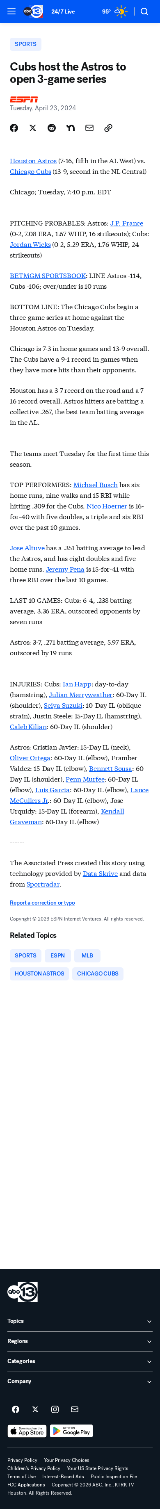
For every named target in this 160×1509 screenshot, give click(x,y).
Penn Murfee (85, 778)
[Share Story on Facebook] (14, 128)
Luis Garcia (52, 789)
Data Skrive (100, 873)
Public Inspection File (114, 1476)
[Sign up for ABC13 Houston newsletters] (74, 1410)
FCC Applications (26, 1484)
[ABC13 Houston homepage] (33, 11)
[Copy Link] (108, 128)
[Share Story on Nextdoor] (71, 128)
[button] (11, 11)
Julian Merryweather (80, 694)
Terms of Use (21, 1476)
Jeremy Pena (65, 568)
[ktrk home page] (22, 1292)
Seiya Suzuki (63, 704)
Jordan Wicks (30, 243)
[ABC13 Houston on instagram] (55, 1410)
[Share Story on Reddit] (52, 128)
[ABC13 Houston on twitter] (35, 1410)
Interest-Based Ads (63, 1476)
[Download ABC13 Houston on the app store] (27, 1431)
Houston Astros (33, 160)
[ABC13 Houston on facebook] (15, 1410)
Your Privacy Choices (66, 1460)
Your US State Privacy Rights (97, 1468)
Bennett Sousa (110, 768)
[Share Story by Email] (89, 128)
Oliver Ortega (30, 757)
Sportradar (43, 883)
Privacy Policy (22, 1460)
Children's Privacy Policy (33, 1468)
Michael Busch (95, 484)
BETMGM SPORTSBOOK (47, 275)
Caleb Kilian (28, 726)
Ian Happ (77, 683)
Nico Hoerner (107, 505)
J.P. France (126, 222)
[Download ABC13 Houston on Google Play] (71, 1431)
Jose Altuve (27, 547)
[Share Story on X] (33, 128)
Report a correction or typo (42, 903)
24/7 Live (63, 12)
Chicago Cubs (30, 171)
